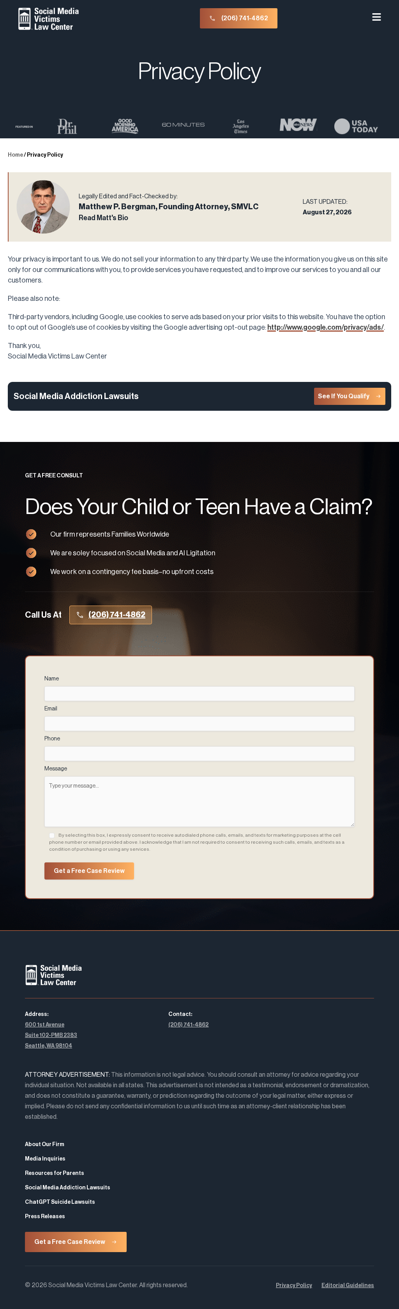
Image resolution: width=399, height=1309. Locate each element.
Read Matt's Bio (103, 217)
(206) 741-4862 (188, 1025)
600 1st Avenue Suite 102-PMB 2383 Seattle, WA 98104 (51, 1035)
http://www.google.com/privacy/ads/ (325, 327)
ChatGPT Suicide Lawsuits (60, 1202)
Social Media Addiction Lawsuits (67, 1188)
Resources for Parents (54, 1173)
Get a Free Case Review (89, 871)
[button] (376, 18)
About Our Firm (44, 1144)
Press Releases (45, 1216)
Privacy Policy (294, 1285)
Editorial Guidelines (347, 1285)
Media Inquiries (45, 1159)
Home (15, 155)
